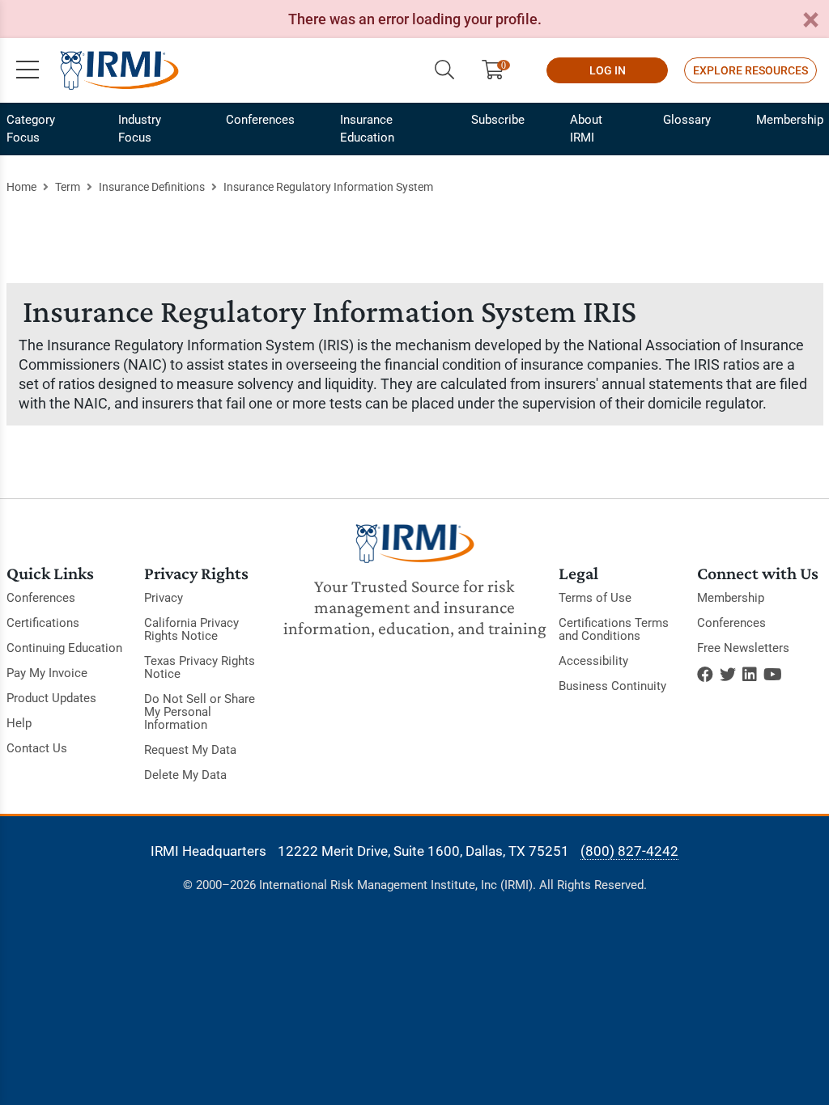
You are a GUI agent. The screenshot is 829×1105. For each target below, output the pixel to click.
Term (67, 186)
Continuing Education (64, 648)
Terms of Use (595, 598)
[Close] (810, 20)
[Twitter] (728, 674)
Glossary (687, 119)
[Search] (444, 70)
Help (19, 723)
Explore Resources (750, 70)
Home (21, 186)
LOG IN (607, 70)
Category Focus (30, 128)
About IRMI (586, 128)
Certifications (42, 623)
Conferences (260, 119)
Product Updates (51, 698)
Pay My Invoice (46, 673)
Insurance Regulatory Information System (328, 186)
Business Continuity (612, 686)
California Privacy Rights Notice (191, 629)
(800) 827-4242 (629, 851)
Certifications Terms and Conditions (614, 629)
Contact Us (36, 748)
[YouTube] (772, 674)
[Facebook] (705, 674)
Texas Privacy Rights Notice (199, 667)
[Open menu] (27, 70)
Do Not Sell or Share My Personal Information (199, 712)
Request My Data (190, 750)
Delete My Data (185, 775)
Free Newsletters (743, 648)
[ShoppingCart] (499, 70)
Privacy (163, 598)
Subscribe (498, 119)
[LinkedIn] (749, 674)
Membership (789, 119)
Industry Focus (139, 128)
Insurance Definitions (152, 186)
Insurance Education (367, 128)
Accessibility (593, 661)
